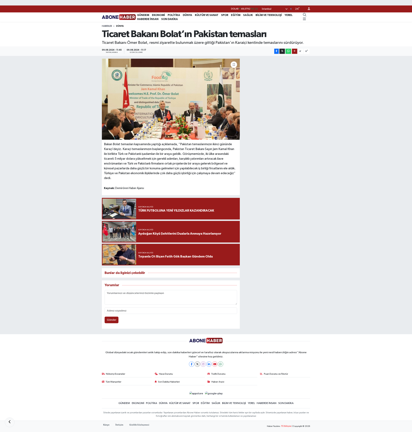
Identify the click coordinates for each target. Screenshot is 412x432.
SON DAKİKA (169, 19)
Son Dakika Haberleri (169, 382)
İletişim (119, 425)
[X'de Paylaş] (282, 51)
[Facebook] (191, 364)
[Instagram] (203, 364)
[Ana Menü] (304, 19)
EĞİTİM (235, 15)
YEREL (289, 15)
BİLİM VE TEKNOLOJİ (269, 15)
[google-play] (213, 393)
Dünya (120, 26)
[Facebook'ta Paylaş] (276, 51)
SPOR (224, 15)
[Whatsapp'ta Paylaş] (288, 51)
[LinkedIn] (209, 364)
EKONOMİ (158, 15)
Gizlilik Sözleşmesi (139, 425)
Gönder (111, 320)
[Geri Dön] (9, 422)
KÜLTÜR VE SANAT (206, 15)
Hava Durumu (166, 374)
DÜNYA (187, 15)
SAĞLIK (248, 15)
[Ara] (304, 15)
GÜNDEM (143, 15)
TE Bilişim (286, 426)
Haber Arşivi (217, 382)
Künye (106, 425)
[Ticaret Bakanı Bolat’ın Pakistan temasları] (171, 99)
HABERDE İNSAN (148, 19)
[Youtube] (214, 364)
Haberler (107, 26)
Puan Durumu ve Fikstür (276, 374)
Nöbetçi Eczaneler (115, 374)
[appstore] (196, 393)
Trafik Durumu (218, 374)
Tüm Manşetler (113, 382)
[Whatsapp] (220, 364)
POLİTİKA (174, 15)
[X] (197, 364)
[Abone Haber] (119, 17)
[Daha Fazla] (294, 51)
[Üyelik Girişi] (307, 8)
